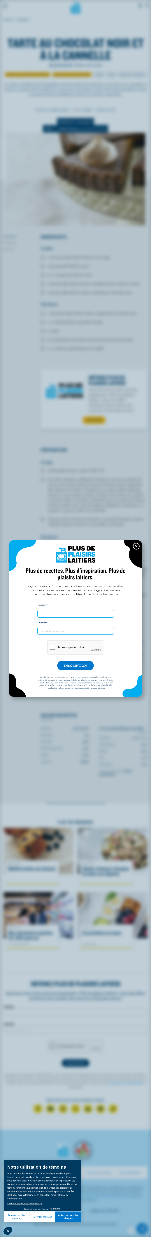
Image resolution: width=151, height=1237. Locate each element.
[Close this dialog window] (136, 546)
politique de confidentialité (76, 687)
